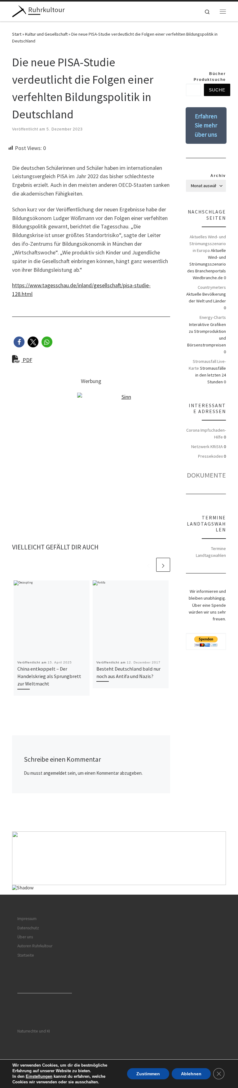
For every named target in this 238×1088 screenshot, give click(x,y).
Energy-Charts (213, 317)
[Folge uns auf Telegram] (224, 58)
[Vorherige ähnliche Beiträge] (148, 565)
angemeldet (55, 773)
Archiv (218, 176)
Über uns (25, 937)
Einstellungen (39, 1076)
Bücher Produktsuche (210, 76)
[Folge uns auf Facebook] (204, 58)
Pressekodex (210, 456)
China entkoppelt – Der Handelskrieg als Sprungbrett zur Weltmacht (49, 676)
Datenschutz (28, 928)
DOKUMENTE (206, 475)
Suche (217, 89)
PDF (26, 359)
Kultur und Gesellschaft (46, 34)
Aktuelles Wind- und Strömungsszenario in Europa (207, 243)
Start (16, 34)
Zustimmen (148, 1073)
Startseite (25, 955)
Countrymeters (212, 287)
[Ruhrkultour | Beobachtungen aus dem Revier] (19, 10)
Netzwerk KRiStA (207, 446)
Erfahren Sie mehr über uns (206, 125)
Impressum (27, 918)
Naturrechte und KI (33, 1031)
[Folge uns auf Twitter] (214, 58)
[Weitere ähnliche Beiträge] (163, 565)
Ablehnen (191, 1073)
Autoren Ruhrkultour (34, 946)
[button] (19, 342)
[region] (119, 862)
